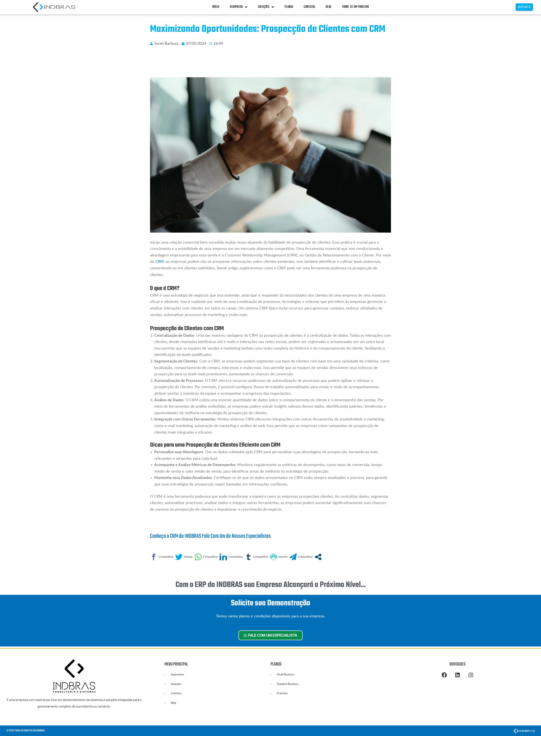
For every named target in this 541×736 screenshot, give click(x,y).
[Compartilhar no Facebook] (162, 557)
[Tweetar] (184, 557)
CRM (159, 262)
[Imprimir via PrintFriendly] (279, 557)
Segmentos (236, 7)
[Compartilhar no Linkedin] (231, 557)
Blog (328, 7)
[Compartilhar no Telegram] (301, 557)
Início (215, 7)
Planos (288, 7)
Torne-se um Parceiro (355, 7)
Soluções (263, 7)
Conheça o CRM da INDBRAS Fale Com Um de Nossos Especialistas (210, 536)
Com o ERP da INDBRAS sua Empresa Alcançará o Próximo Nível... (270, 585)
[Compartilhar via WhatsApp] (206, 557)
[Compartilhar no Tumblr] (256, 557)
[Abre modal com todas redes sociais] (318, 557)
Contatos (309, 7)
